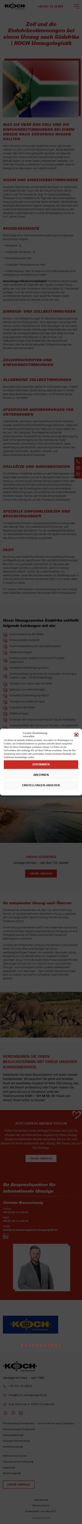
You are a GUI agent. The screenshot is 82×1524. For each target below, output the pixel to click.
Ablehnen (41, 775)
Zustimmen (41, 764)
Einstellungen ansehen (41, 785)
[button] (76, 735)
